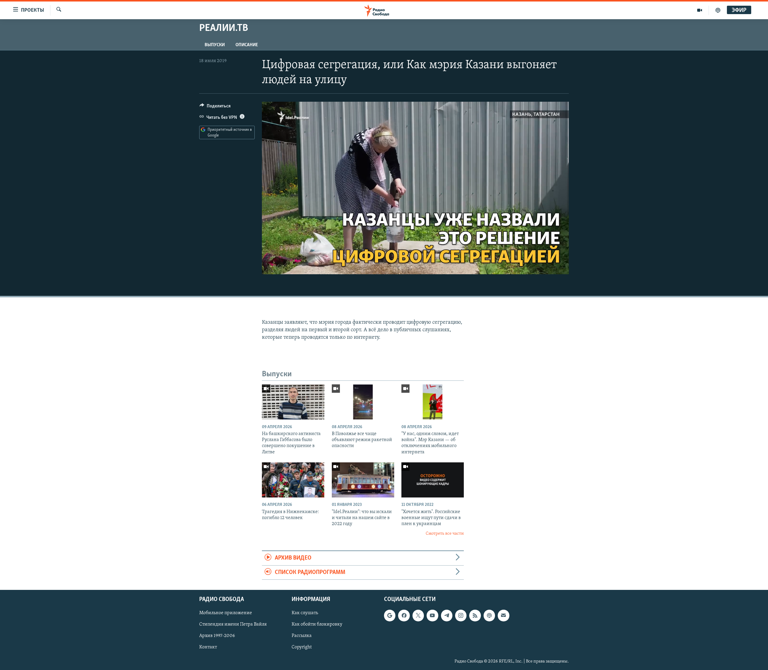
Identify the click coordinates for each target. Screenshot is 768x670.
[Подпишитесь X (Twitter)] (418, 615)
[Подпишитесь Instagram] (460, 615)
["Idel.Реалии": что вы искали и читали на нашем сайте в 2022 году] (363, 479)
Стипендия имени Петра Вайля (233, 624)
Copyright (302, 647)
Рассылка (302, 635)
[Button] (215, 107)
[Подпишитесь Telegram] (446, 615)
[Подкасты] (489, 615)
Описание (247, 45)
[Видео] (700, 10)
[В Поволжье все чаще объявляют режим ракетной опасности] (363, 401)
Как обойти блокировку (317, 624)
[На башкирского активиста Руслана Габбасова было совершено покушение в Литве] (293, 401)
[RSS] (475, 615)
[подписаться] (503, 615)
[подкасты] (718, 10)
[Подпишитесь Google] (389, 615)
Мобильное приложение (225, 613)
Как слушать (305, 613)
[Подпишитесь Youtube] (432, 615)
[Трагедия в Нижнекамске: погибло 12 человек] (293, 479)
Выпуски (215, 45)
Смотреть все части (445, 533)
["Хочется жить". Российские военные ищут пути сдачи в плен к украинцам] (432, 479)
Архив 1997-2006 (217, 635)
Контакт (208, 647)
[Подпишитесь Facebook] (404, 615)
